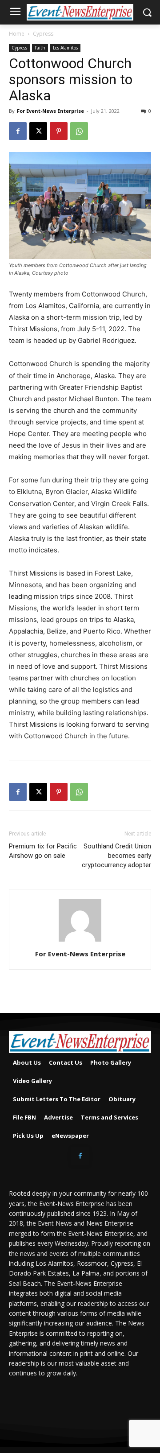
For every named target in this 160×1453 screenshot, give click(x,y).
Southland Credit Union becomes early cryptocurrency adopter (116, 855)
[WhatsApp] (79, 131)
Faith (40, 48)
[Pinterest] (59, 131)
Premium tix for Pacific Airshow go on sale (43, 851)
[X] (38, 131)
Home (16, 33)
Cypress (43, 33)
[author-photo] (80, 941)
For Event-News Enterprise (50, 110)
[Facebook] (18, 131)
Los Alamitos (65, 48)
